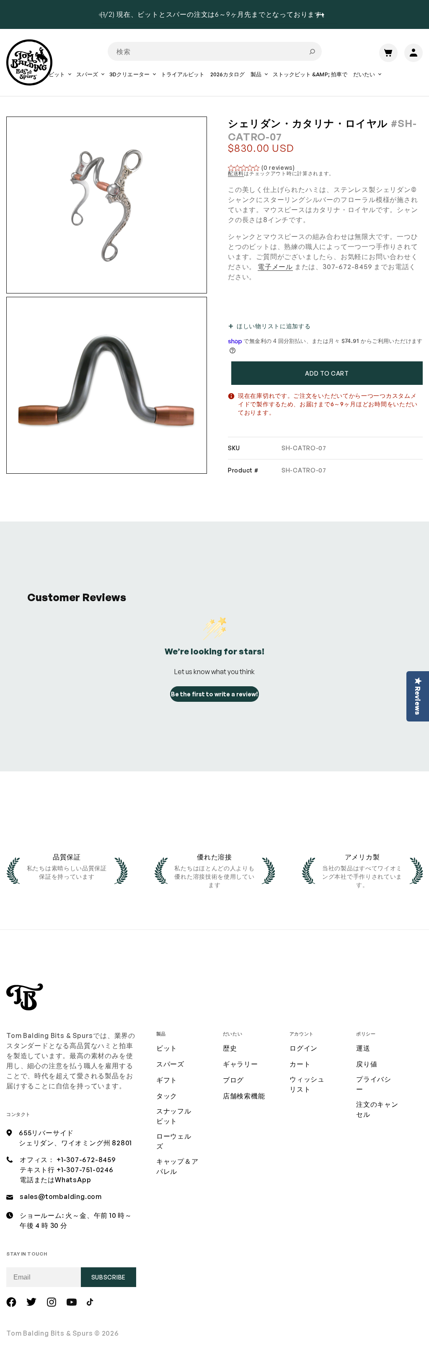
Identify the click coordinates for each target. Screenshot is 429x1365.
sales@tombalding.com (61, 1196)
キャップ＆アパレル (177, 1166)
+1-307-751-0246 (85, 1169)
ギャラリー (240, 1064)
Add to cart (327, 373)
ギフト (166, 1080)
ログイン (303, 1048)
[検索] (312, 51)
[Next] (324, 14)
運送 (363, 1048)
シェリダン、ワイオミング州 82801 (75, 1143)
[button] (59, 80)
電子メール (275, 266)
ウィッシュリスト (307, 1084)
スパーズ (170, 1064)
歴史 (230, 1048)
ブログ (233, 1080)
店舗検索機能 (244, 1096)
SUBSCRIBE (108, 1277)
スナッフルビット (173, 1116)
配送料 (236, 173)
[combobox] (215, 51)
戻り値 (366, 1064)
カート (299, 1064)
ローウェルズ (173, 1141)
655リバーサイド (46, 1133)
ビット (166, 1048)
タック (166, 1096)
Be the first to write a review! (214, 694)
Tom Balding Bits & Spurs (49, 1333)
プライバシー (373, 1084)
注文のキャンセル (377, 1109)
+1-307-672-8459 (86, 1159)
